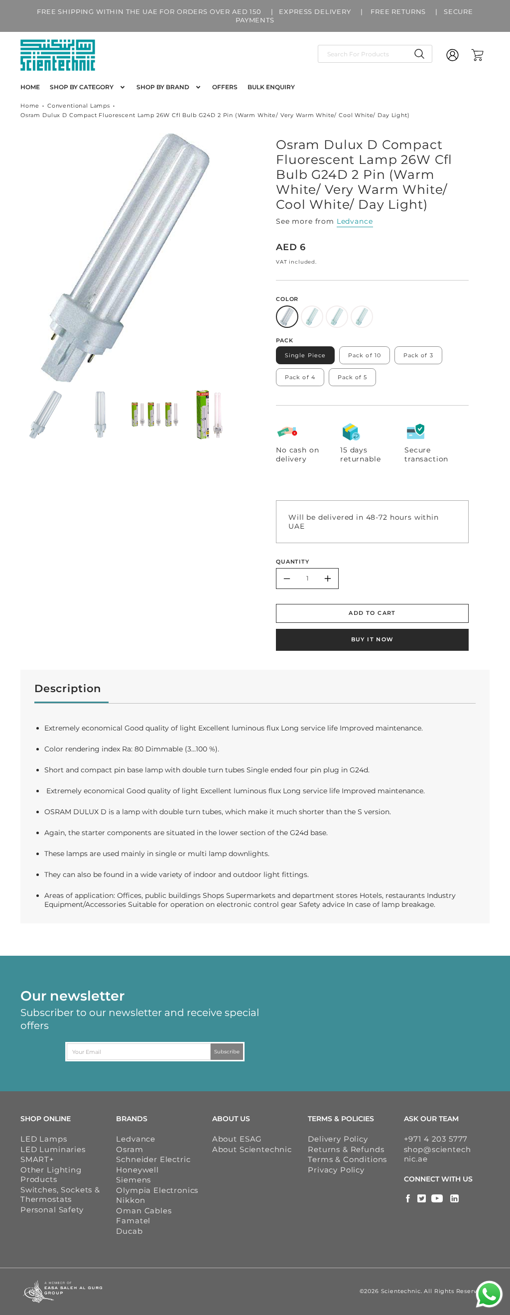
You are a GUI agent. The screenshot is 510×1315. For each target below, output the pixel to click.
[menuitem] (30, 87)
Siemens (133, 1179)
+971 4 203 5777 (436, 1139)
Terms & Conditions (347, 1159)
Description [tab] (67, 688)
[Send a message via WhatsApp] (489, 1294)
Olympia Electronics (157, 1190)
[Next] (237, 257)
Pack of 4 (300, 377)
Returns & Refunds (346, 1149)
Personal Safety (52, 1209)
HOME (30, 87)
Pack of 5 (353, 377)
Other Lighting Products (51, 1174)
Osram (129, 1149)
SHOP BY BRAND (162, 87)
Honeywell (137, 1169)
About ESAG (237, 1139)
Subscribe (227, 1051)
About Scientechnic (252, 1149)
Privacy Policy (336, 1169)
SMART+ (37, 1159)
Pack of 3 (418, 355)
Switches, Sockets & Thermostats (60, 1194)
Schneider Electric (153, 1159)
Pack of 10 (364, 355)
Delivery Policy (338, 1139)
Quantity (292, 561)
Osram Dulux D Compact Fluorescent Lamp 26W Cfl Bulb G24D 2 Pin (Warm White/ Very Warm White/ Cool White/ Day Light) (215, 115)
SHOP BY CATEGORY (82, 87)
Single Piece (305, 355)
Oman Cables (143, 1210)
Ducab (129, 1231)
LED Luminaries (53, 1149)
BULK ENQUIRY (271, 87)
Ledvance (355, 221)
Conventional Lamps (78, 105)
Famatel (133, 1220)
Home (29, 105)
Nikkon (130, 1200)
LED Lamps (43, 1139)
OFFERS (225, 87)
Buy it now (372, 639)
